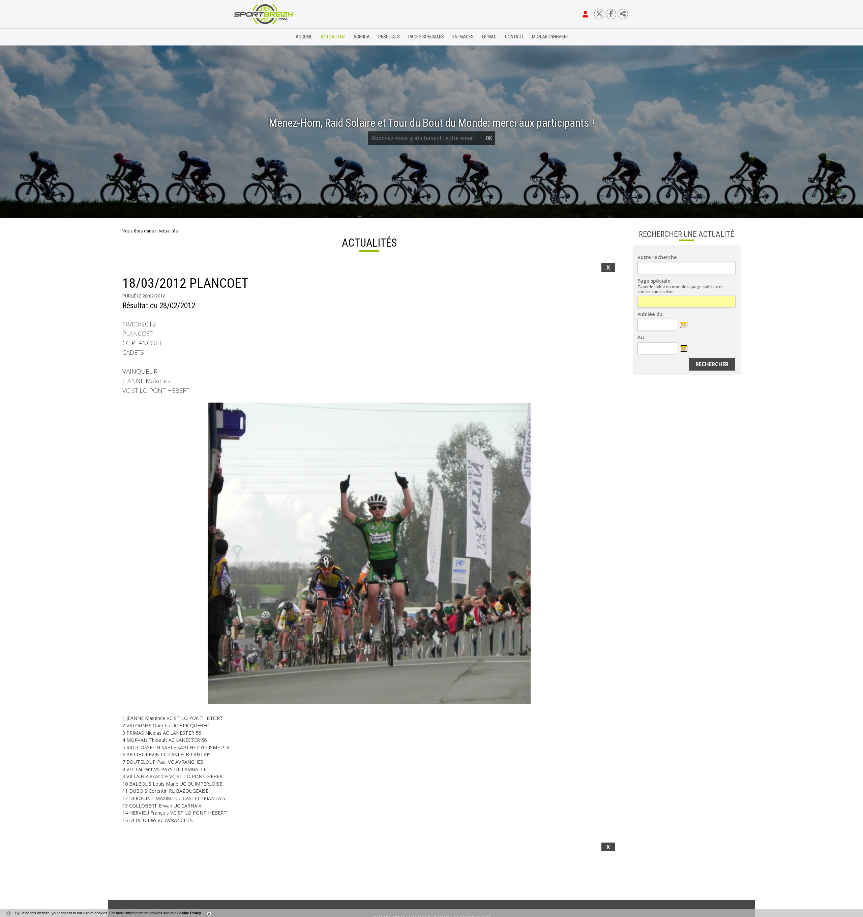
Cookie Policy (189, 913)
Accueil (304, 37)
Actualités (333, 37)
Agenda (361, 37)
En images (463, 37)
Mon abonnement (550, 37)
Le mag (489, 37)
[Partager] (623, 14)
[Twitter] (599, 14)
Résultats (389, 37)
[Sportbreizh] (250, 37)
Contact (514, 37)
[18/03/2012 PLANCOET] (369, 553)
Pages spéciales (426, 37)
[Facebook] (611, 14)
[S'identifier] (585, 14)
